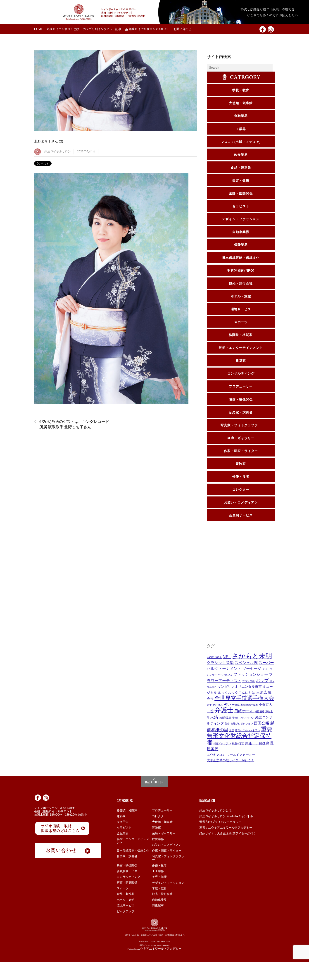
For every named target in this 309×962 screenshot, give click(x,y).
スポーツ (122, 888)
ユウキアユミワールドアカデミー (159, 948)
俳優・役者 (159, 865)
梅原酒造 (259, 711)
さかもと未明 (252, 655)
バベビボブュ (225, 674)
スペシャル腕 (246, 662)
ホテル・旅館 (125, 899)
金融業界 (122, 833)
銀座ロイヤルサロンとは (63, 29)
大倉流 (236, 704)
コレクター (159, 816)
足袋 (231, 730)
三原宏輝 (263, 692)
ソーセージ (251, 668)
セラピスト (124, 827)
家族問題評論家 (249, 704)
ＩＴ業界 (158, 871)
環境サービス (125, 905)
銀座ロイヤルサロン (57, 151)
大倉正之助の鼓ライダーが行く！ (230, 760)
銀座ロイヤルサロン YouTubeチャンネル (226, 816)
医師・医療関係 (127, 882)
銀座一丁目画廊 (257, 743)
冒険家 (156, 827)
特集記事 (158, 905)
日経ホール (244, 711)
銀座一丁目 (238, 743)
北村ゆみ (218, 704)
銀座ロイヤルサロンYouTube (149, 29)
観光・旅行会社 (162, 894)
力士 (209, 704)
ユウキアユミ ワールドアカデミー (231, 755)
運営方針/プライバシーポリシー (220, 822)
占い (227, 704)
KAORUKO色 (214, 657)
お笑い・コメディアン (166, 844)
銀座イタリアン (222, 743)
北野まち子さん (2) (48, 141)
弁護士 (223, 710)
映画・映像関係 (127, 865)
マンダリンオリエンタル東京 (240, 686)
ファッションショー (250, 674)
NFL (227, 656)
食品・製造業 (125, 894)
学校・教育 (159, 888)
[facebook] (262, 29)
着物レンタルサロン (243, 717)
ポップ (262, 680)
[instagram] (271, 29)
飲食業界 (158, 839)
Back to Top (154, 782)
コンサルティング (128, 876)
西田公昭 (261, 723)
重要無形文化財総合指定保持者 (240, 736)
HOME (38, 29)
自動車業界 (159, 899)
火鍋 (214, 717)
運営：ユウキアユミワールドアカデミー (225, 827)
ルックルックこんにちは (236, 692)
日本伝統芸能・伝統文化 (133, 850)
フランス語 (248, 681)
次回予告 (122, 822)
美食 (227, 723)
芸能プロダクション (242, 723)
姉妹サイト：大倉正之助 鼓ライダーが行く (227, 833)
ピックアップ (125, 911)
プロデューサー (162, 810)
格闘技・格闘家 (127, 810)
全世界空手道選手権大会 (244, 698)
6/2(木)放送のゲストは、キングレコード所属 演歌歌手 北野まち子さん (71, 424)
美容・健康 (159, 876)
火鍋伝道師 (225, 717)
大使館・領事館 (162, 822)
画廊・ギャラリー (164, 833)
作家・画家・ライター (166, 850)
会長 (210, 699)
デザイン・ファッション (168, 882)
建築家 (121, 816)
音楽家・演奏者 (127, 856)
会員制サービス (127, 871)
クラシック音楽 (220, 662)
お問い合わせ (182, 29)
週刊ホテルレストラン (247, 730)
